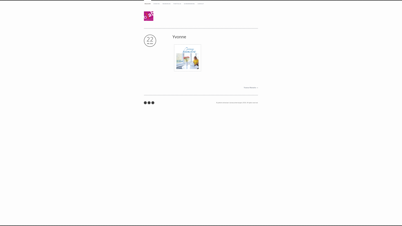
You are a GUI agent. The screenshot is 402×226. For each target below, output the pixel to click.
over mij (156, 3)
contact (201, 3)
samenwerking (189, 3)
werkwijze (167, 3)
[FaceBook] (146, 102)
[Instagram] (149, 102)
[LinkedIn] (153, 102)
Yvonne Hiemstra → (251, 87)
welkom (148, 3)
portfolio (177, 3)
